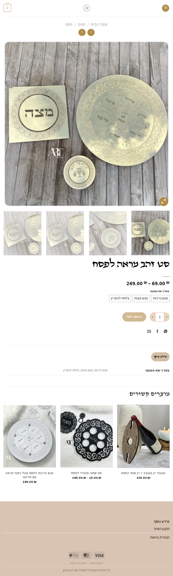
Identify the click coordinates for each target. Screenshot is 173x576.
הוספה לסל (134, 317)
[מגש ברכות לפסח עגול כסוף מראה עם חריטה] (29, 436)
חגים (81, 24)
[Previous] (161, 124)
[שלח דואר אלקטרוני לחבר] (149, 331)
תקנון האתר (161, 528)
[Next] (9, 124)
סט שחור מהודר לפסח (86, 473)
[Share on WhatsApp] (165, 331)
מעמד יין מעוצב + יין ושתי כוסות (143, 473)
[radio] (160, 298)
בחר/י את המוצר (159, 291)
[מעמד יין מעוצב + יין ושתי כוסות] (143, 436)
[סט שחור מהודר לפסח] (86, 436)
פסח (69, 24)
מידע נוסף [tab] (160, 357)
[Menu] (165, 8)
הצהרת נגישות (160, 537)
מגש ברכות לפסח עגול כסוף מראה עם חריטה (30, 475)
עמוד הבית (99, 24)
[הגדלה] (163, 201)
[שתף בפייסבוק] (157, 331)
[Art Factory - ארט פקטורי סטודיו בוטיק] (86, 8)
